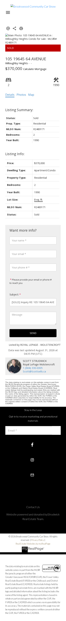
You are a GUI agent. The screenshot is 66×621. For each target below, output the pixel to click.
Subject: (14, 294)
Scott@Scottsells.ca (34, 371)
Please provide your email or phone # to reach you (31, 281)
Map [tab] (31, 95)
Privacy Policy (37, 540)
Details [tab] (9, 95)
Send (33, 333)
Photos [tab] (21, 95)
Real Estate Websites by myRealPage (33, 543)
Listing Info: (14, 153)
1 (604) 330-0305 (32, 368)
